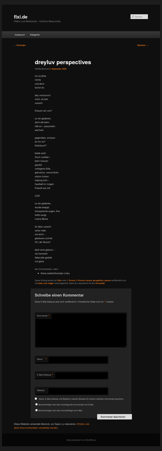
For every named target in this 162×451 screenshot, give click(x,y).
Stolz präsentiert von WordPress (81, 439)
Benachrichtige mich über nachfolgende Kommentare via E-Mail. (66, 404)
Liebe (40, 283)
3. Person (80, 280)
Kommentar (43, 315)
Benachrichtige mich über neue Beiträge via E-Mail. (60, 410)
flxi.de (21, 16)
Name (42, 359)
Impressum (20, 34)
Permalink (100, 283)
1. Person (71, 280)
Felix (59, 280)
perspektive (98, 280)
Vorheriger (20, 45)
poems (108, 280)
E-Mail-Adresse (45, 374)
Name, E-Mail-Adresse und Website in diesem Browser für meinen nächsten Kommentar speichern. (81, 398)
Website (40, 390)
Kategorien (35, 34)
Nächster (142, 45)
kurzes (89, 280)
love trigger (49, 283)
